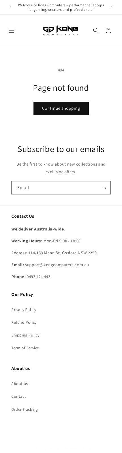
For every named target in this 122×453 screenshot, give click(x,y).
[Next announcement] (111, 7)
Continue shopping (61, 108)
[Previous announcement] (10, 7)
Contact (18, 396)
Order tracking (24, 409)
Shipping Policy (25, 335)
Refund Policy (24, 322)
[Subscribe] (104, 187)
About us (19, 383)
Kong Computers (51, 448)
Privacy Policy (23, 309)
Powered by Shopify (79, 448)
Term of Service (25, 347)
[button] (11, 30)
